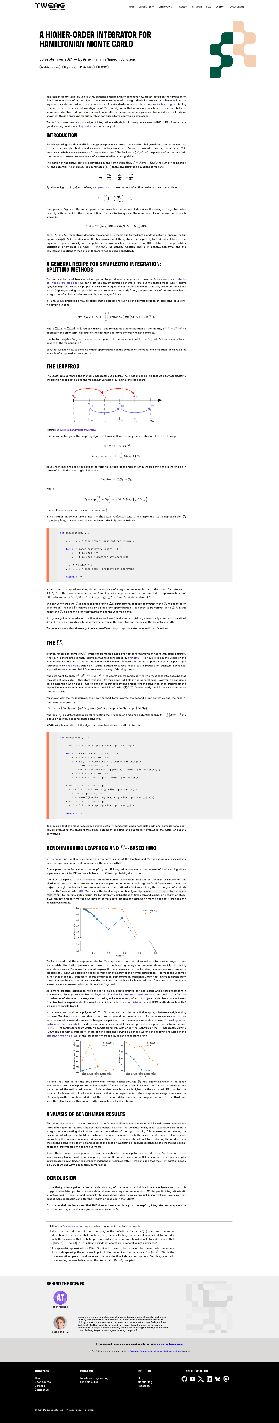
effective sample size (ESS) (62, 1035)
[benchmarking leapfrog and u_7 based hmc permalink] (45, 847)
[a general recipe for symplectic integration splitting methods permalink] (45, 264)
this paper (55, 859)
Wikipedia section (72, 1226)
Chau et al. (73, 665)
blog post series (87, 126)
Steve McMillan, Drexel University (76, 429)
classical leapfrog (161, 104)
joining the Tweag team (170, 1343)
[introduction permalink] (45, 135)
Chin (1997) (135, 657)
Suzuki (60, 300)
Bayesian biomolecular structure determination (124, 994)
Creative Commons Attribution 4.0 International (155, 1351)
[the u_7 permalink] (45, 641)
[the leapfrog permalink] (45, 366)
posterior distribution (132, 1002)
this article (74, 1024)
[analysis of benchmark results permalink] (45, 1114)
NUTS (81, 891)
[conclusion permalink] (45, 1178)
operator (104, 187)
